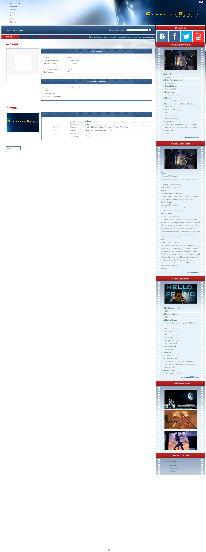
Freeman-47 (166, 176)
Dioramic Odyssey (172, 329)
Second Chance (171, 86)
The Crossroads (171, 116)
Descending (169, 335)
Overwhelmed (170, 347)
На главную (15, 3)
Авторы (13, 13)
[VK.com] (162, 41)
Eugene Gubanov (168, 193)
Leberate (165, 205)
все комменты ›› (193, 272)
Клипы (13, 10)
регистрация (18, 30)
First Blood (169, 98)
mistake (168, 353)
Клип (87, 124)
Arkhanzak (166, 266)
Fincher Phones (171, 320)
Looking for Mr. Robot (174, 308)
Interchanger (170, 370)
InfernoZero (166, 216)
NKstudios (166, 242)
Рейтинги (14, 16)
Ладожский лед (171, 358)
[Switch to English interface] (201, 2)
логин (9, 30)
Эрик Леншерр (171, 122)
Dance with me (170, 92)
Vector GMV (170, 130)
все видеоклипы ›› (192, 137)
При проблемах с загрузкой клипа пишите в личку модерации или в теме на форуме (56, 37)
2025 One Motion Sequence (175, 110)
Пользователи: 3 (172, 461)
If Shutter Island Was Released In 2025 (179, 104)
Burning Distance (171, 314)
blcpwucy (173, 465)
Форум (13, 22)
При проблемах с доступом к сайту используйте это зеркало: (114, 37)
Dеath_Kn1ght (167, 185)
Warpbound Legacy (172, 341)
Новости (13, 7)
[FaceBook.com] (174, 41)
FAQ (11, 19)
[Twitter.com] (186, 41)
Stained (168, 74)
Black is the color (49, 115)
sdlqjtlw (173, 471)
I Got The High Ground (174, 80)
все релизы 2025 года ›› (190, 377)
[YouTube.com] (198, 41)
